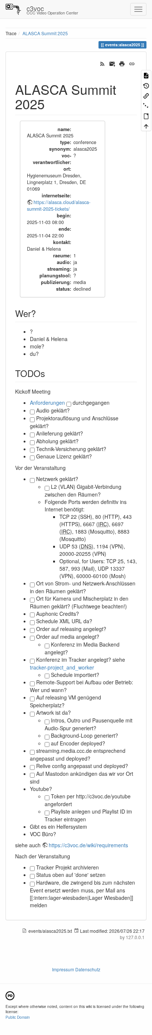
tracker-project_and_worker (62, 667)
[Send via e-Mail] (112, 63)
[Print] (122, 63)
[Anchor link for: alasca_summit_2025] (51, 103)
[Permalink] (132, 63)
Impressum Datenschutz (76, 969)
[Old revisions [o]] (146, 85)
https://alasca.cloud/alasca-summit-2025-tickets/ (58, 205)
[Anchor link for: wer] (40, 313)
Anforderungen (47, 402)
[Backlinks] (146, 95)
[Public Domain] (10, 995)
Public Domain (18, 1017)
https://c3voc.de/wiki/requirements (88, 845)
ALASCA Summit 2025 (45, 33)
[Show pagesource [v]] (146, 75)
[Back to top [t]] (146, 125)
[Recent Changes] (102, 63)
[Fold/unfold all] (146, 105)
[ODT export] (146, 115)
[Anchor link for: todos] (49, 373)
